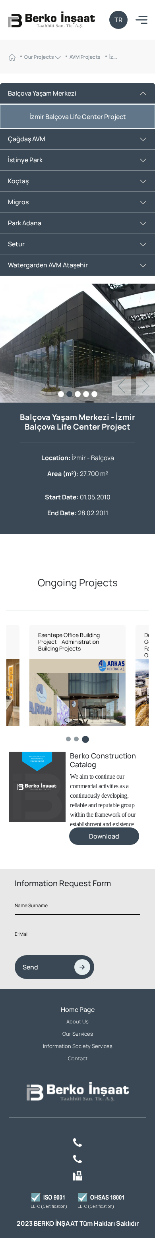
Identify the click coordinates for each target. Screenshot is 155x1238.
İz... (113, 57)
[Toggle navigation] (141, 20)
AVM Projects (85, 57)
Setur (16, 244)
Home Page (78, 1009)
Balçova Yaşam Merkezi (42, 93)
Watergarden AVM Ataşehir (48, 265)
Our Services (77, 1033)
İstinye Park (25, 159)
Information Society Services (77, 1046)
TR (118, 19)
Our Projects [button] (39, 57)
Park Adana (24, 223)
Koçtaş (18, 181)
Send (30, 967)
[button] (145, 385)
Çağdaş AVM (26, 138)
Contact (77, 1058)
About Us (77, 1021)
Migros (18, 202)
